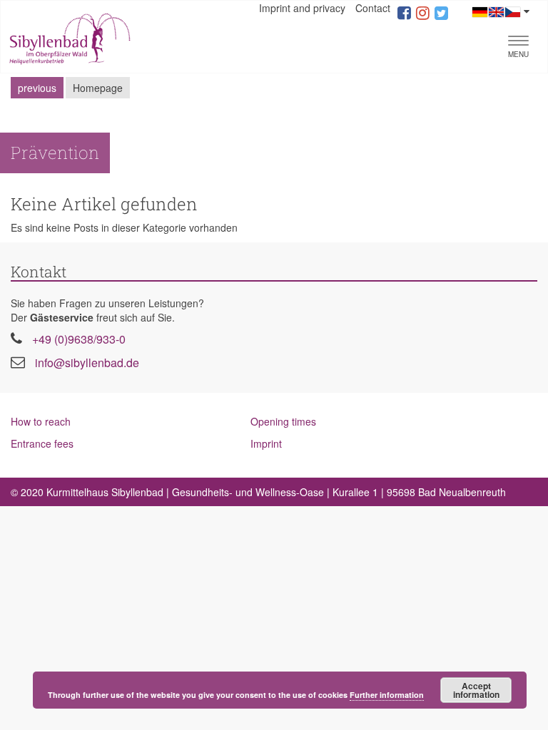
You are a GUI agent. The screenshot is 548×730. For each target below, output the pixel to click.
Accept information (476, 690)
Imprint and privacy (302, 8)
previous (37, 88)
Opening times (283, 421)
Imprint (266, 443)
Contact (372, 8)
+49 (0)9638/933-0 (79, 339)
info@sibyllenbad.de (87, 362)
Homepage (98, 88)
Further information (387, 694)
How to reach (41, 421)
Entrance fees (42, 443)
